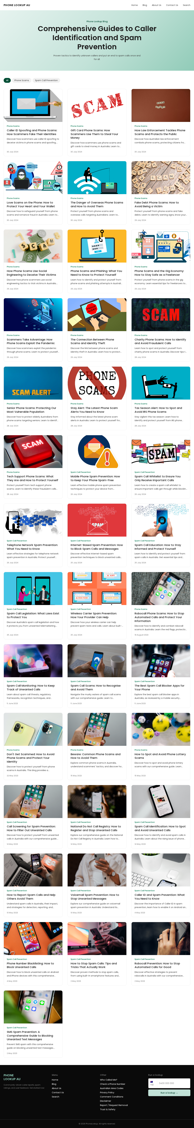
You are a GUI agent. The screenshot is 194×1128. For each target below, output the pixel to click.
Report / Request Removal (114, 1105)
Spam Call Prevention (46, 80)
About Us (156, 5)
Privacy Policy (107, 1092)
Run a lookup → (169, 1092)
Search (186, 5)
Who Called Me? (108, 1079)
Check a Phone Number (112, 1084)
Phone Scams (21, 80)
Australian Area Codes (111, 1088)
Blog (145, 5)
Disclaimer (105, 1100)
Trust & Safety (107, 1109)
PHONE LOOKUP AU (17, 5)
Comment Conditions (111, 1096)
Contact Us (172, 5)
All (7, 80)
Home (134, 5)
